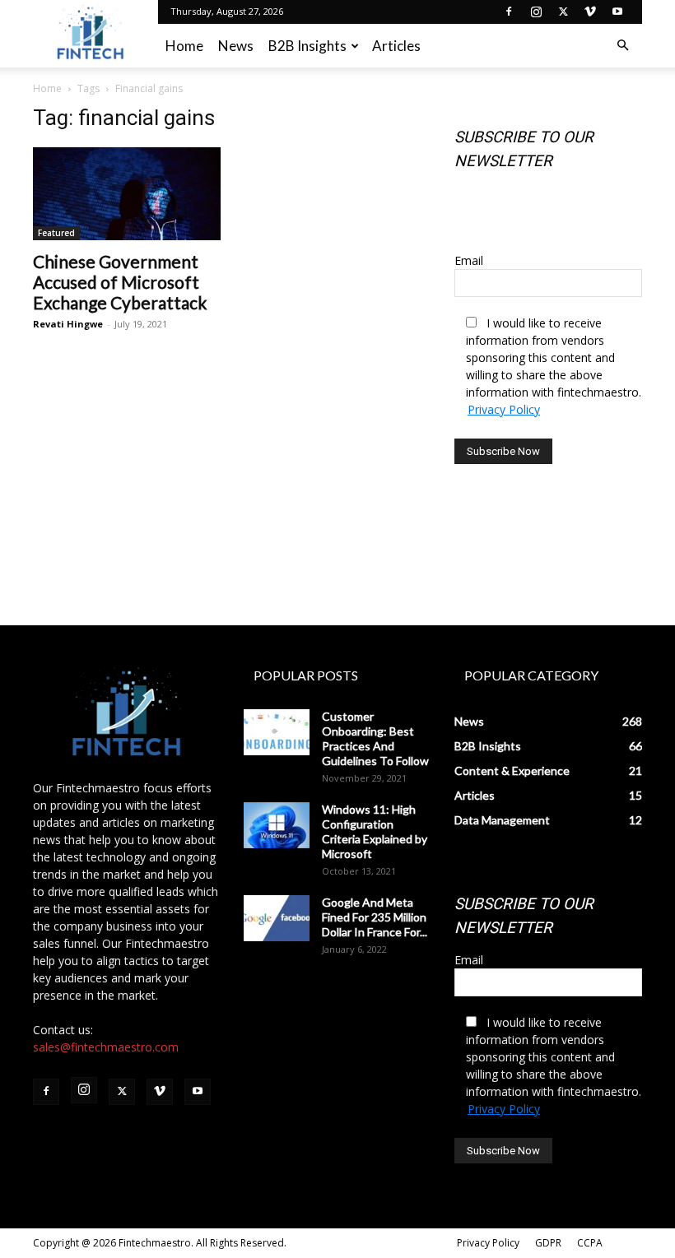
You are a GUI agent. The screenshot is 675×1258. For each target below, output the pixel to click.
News (236, 45)
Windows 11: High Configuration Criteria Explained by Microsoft (374, 831)
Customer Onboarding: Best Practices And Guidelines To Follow (375, 738)
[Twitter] (563, 11)
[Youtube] (617, 11)
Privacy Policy (504, 409)
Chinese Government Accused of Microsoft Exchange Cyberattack (120, 282)
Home (184, 45)
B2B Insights (307, 45)
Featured (56, 233)
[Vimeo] (590, 11)
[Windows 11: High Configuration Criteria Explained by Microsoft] (277, 825)
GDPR (548, 1243)
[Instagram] (536, 11)
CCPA (590, 1243)
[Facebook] (508, 11)
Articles (396, 45)
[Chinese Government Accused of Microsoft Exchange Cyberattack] (127, 193)
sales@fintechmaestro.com (106, 1047)
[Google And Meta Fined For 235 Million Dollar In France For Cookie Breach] (277, 918)
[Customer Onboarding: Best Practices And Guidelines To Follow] (277, 732)
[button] (622, 45)
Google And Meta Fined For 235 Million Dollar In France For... (374, 917)
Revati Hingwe (68, 324)
